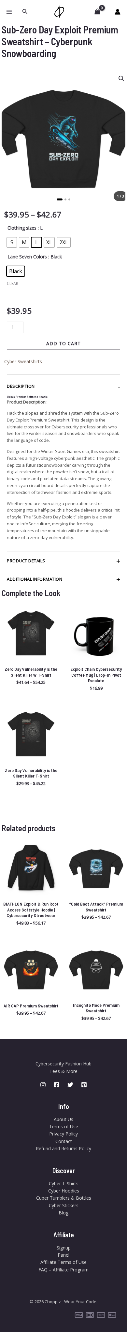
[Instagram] (43, 1085)
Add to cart (63, 343)
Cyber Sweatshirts (23, 361)
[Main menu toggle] (9, 11)
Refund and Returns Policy (63, 1148)
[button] (25, 12)
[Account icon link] (117, 12)
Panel (63, 1255)
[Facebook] (57, 1085)
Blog (63, 1213)
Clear (12, 283)
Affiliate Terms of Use (63, 1262)
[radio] (12, 242)
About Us (63, 1119)
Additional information (34, 579)
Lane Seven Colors (27, 256)
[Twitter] (70, 1085)
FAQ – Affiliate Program (63, 1269)
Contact (63, 1141)
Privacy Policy (63, 1134)
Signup (64, 1248)
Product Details (26, 561)
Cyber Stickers (63, 1205)
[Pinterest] (84, 1085)
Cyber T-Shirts (63, 1183)
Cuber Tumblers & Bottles (63, 1198)
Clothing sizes (21, 228)
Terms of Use (63, 1126)
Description (21, 386)
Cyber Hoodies (63, 1191)
